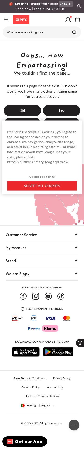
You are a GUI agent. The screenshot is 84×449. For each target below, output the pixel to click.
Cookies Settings (42, 176)
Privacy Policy (61, 378)
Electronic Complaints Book (42, 396)
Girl (22, 110)
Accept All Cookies (42, 186)
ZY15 (63, 4)
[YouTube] (48, 296)
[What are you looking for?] (74, 32)
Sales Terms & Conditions (30, 378)
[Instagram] (35, 296)
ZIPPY (27, 423)
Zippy (7, 45)
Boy (62, 110)
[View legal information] (79, 6)
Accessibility (55, 387)
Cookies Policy (30, 387)
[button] (77, 19)
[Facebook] (23, 296)
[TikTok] (60, 296)
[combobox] (42, 32)
